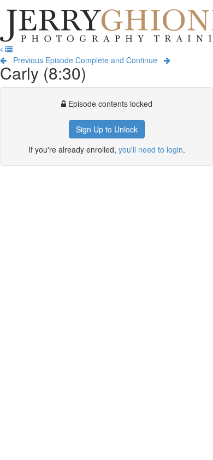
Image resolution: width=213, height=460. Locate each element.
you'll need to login (151, 149)
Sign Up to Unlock (107, 129)
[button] (2, 49)
